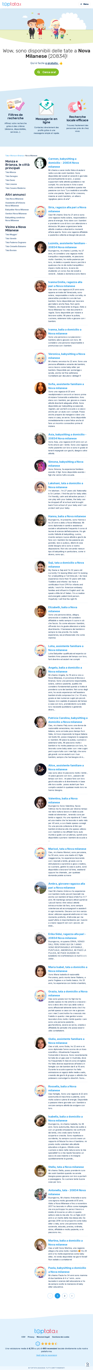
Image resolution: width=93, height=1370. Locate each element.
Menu (86, 4)
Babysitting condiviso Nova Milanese (15, 219)
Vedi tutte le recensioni (46, 1355)
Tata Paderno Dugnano (15, 242)
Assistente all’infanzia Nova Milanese (15, 204)
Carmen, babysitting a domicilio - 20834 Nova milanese (63, 162)
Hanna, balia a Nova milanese (67, 516)
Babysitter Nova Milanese (17, 209)
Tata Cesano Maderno (15, 188)
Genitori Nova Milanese (16, 213)
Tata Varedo (10, 238)
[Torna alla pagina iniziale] (12, 4)
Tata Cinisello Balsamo (15, 246)
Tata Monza (10, 172)
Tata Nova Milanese (14, 199)
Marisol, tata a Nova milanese (67, 848)
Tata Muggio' (11, 234)
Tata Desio (10, 180)
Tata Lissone (11, 184)
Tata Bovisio (11, 250)
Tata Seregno (11, 176)
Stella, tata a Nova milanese (66, 1166)
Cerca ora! (49, 72)
